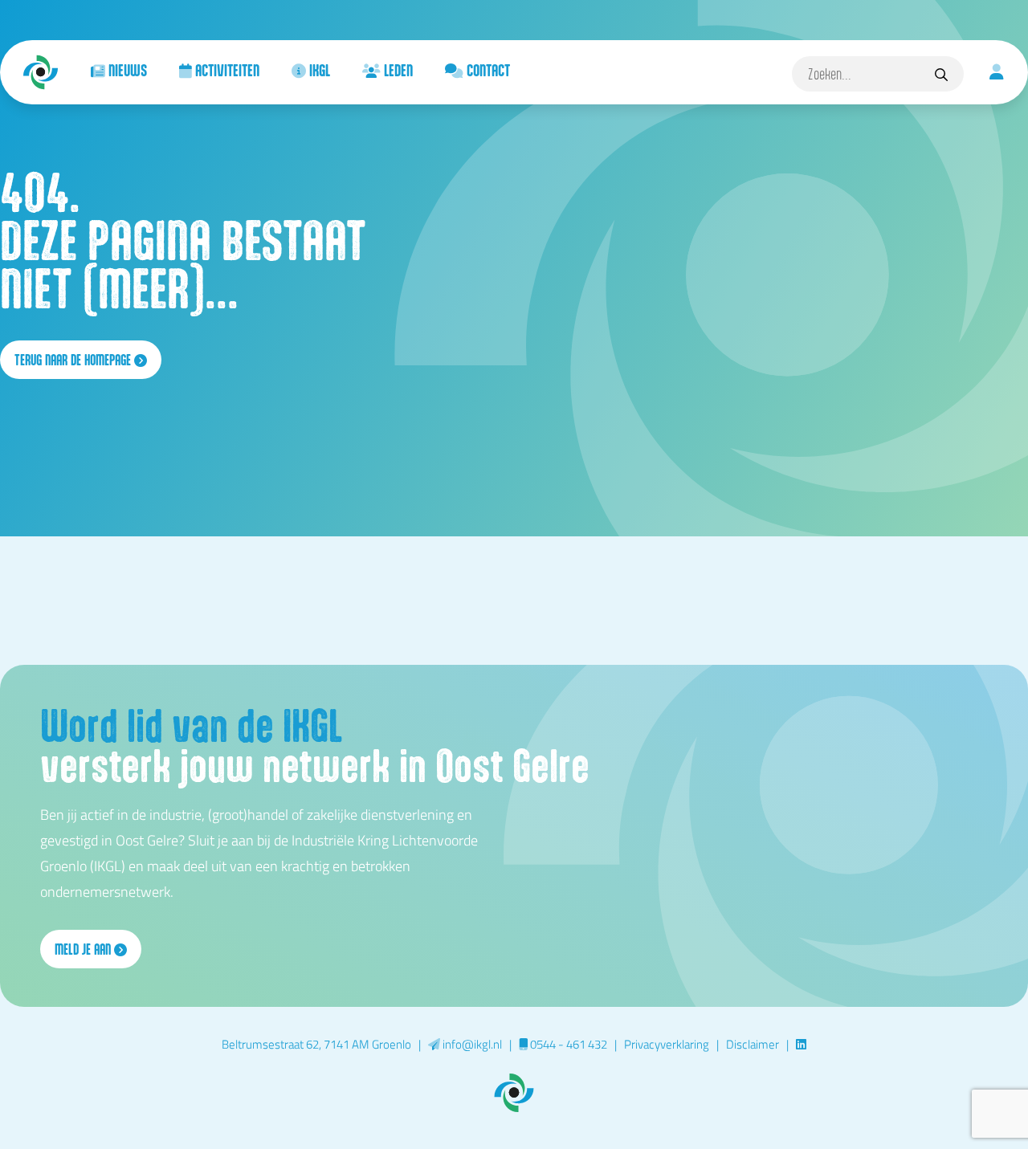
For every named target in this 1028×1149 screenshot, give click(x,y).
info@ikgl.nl (471, 1044)
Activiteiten (225, 70)
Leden (397, 70)
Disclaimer (752, 1044)
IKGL (318, 70)
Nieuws (126, 70)
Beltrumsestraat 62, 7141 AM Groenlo (316, 1044)
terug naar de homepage (74, 360)
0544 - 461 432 (567, 1044)
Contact (486, 70)
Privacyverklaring (666, 1044)
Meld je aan (84, 949)
